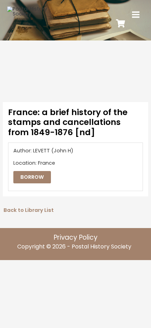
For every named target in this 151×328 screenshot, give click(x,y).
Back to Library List (29, 210)
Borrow (32, 177)
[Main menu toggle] (135, 14)
